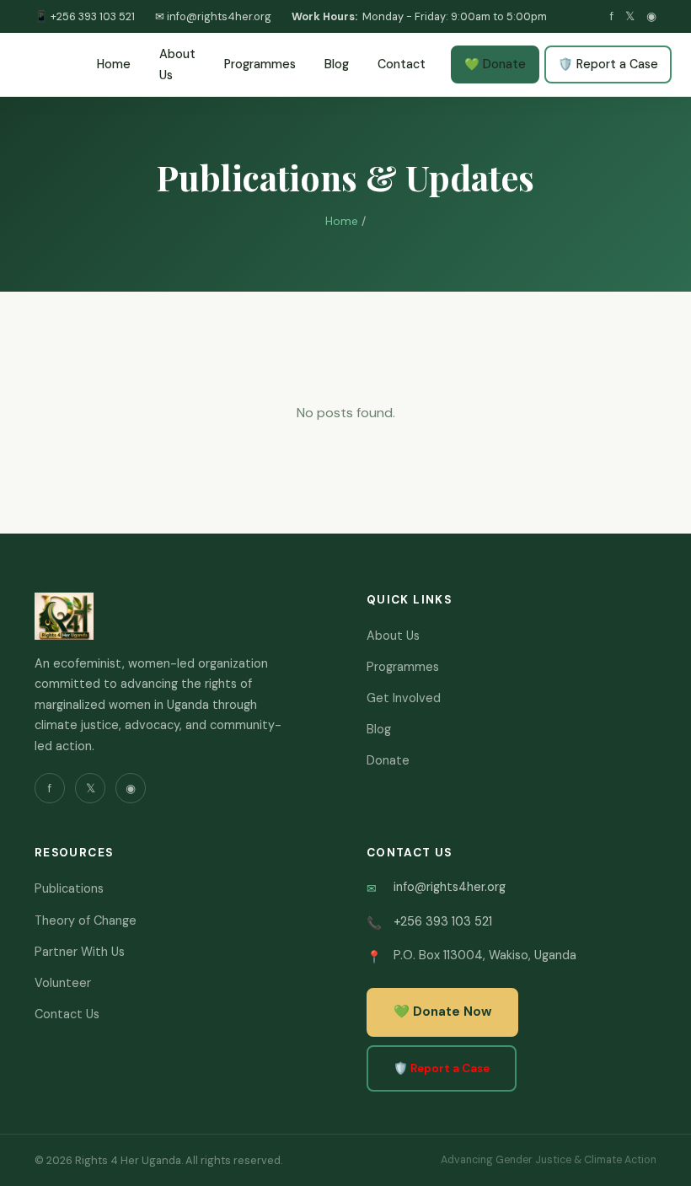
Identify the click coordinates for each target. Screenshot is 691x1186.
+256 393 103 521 (443, 921)
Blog (336, 64)
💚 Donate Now (442, 1011)
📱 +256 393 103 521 (85, 16)
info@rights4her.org (450, 886)
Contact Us (67, 1014)
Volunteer (63, 982)
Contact (402, 64)
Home (114, 64)
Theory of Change (86, 920)
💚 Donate (495, 64)
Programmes (260, 64)
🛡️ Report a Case (608, 64)
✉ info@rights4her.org (213, 16)
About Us (177, 64)
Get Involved (404, 698)
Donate (388, 760)
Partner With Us (80, 951)
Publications (69, 888)
